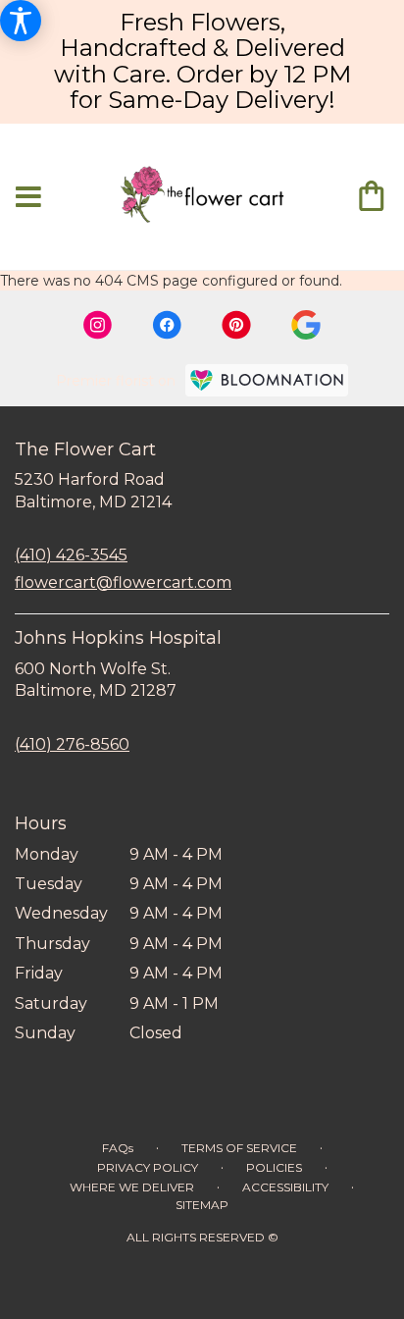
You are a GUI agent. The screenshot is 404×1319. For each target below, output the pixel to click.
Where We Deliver (132, 1187)
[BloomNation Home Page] (266, 380)
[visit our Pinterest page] (236, 325)
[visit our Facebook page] (166, 325)
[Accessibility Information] (20, 20)
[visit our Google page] (306, 325)
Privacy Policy (147, 1167)
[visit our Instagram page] (98, 325)
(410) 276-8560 (72, 744)
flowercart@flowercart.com (123, 582)
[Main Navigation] (28, 198)
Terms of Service (239, 1147)
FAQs (117, 1147)
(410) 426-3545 (71, 555)
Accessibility (285, 1187)
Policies (274, 1167)
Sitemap (202, 1204)
